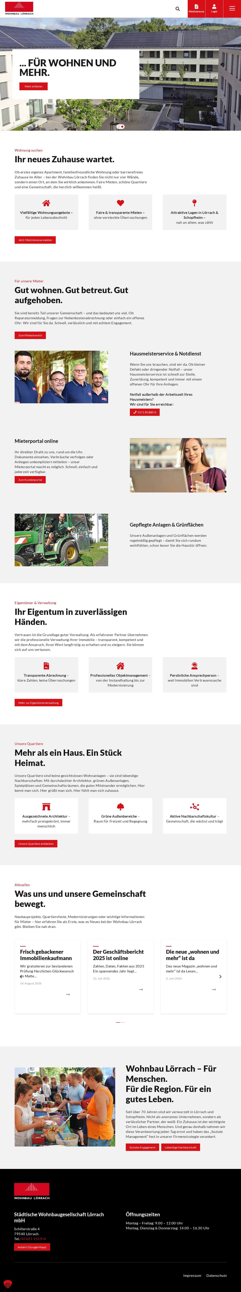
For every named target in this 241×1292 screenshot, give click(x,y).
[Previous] (21, 976)
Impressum (192, 1275)
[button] (177, 8)
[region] (120, 74)
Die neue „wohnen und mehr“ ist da (192, 954)
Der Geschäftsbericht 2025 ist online (118, 954)
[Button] (48, 994)
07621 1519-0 (34, 1239)
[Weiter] (220, 976)
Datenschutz (216, 1275)
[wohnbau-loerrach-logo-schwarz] (19, 9)
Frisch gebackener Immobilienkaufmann (46, 954)
